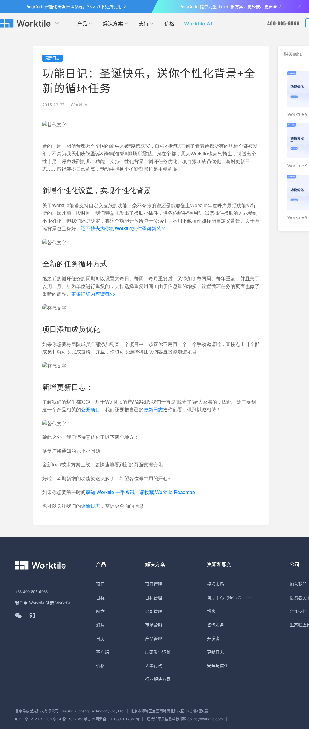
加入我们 (298, 584)
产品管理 (153, 638)
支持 (144, 24)
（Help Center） (238, 598)
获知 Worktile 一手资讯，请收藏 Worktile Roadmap (140, 492)
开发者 (213, 638)
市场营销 (153, 625)
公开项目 (90, 409)
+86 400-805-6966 (31, 592)
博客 (211, 611)
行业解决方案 (158, 679)
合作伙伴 (298, 611)
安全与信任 (217, 666)
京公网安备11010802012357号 (77, 719)
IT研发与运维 (158, 652)
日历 (100, 638)
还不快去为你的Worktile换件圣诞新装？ (123, 228)
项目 (100, 584)
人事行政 (153, 666)
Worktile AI (198, 24)
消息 (100, 625)
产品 (82, 24)
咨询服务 (215, 625)
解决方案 (113, 24)
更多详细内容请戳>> (93, 293)
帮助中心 (215, 598)
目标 (100, 598)
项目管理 (153, 584)
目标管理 (153, 598)
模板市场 (215, 584)
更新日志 (153, 409)
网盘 (100, 611)
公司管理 (153, 611)
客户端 (102, 652)
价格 (169, 24)
